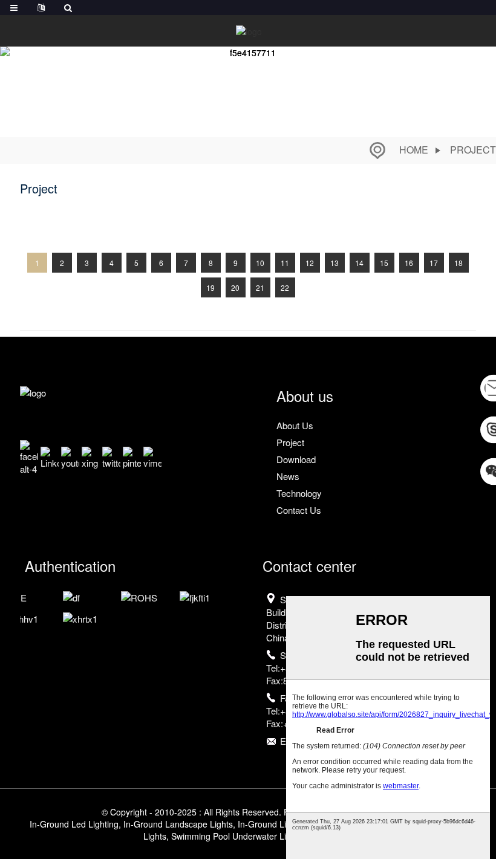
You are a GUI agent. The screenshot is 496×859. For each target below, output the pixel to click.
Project (473, 150)
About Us (294, 425)
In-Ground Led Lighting (74, 824)
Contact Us (298, 510)
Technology (299, 493)
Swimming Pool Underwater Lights (236, 836)
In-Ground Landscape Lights (178, 824)
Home (413, 150)
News (287, 476)
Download (296, 459)
